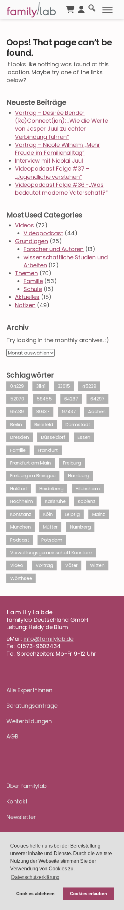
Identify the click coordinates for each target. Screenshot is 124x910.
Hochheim (21, 501)
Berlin (16, 424)
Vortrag (44, 565)
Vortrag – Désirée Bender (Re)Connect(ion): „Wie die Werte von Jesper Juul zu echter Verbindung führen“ (61, 125)
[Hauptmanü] (107, 10)
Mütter (50, 527)
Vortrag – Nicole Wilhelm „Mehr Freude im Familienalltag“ (57, 149)
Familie (33, 281)
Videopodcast (43, 233)
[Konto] (81, 9)
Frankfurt (48, 450)
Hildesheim (88, 488)
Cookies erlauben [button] (88, 893)
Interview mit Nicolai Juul (49, 161)
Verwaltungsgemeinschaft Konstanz (51, 552)
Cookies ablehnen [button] (35, 893)
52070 (17, 399)
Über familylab (26, 786)
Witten (97, 565)
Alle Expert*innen (29, 690)
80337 (43, 411)
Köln (47, 514)
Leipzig (72, 514)
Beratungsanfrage (32, 706)
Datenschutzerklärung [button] (35, 877)
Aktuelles (27, 297)
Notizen (25, 305)
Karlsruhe (55, 501)
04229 (17, 386)
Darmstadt (77, 424)
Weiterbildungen (29, 721)
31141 (40, 386)
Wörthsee (21, 578)
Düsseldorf (53, 437)
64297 (97, 399)
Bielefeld (43, 424)
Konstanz (20, 514)
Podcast (19, 540)
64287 (71, 399)
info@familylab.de (49, 639)
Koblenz (86, 501)
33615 (64, 386)
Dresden (19, 437)
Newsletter (21, 817)
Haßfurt (18, 488)
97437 (69, 411)
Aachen (97, 411)
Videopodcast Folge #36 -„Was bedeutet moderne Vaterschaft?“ (61, 189)
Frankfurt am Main (30, 463)
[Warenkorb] (70, 9)
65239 (17, 411)
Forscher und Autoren (54, 249)
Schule (33, 289)
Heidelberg (51, 488)
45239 (89, 386)
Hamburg (78, 475)
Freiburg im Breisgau (33, 475)
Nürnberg (80, 527)
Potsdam (51, 540)
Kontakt (17, 801)
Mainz (98, 514)
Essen (84, 437)
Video (16, 565)
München (20, 527)
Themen (26, 273)
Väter (71, 565)
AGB (12, 736)
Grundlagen (31, 241)
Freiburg (72, 463)
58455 (44, 399)
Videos (24, 225)
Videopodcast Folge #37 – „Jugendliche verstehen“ (52, 172)
